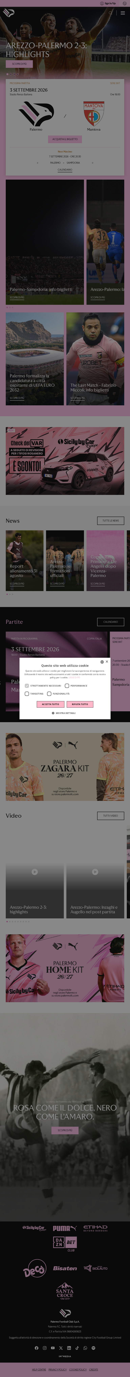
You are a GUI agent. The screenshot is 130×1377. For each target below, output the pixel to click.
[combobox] (102, 662)
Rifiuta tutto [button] (80, 704)
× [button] (106, 661)
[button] (64, 713)
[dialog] (65, 688)
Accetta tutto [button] (50, 704)
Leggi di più (74, 677)
